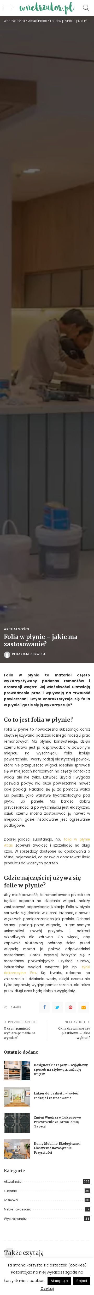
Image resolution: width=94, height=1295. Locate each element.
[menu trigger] (10, 8)
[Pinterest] (70, 1007)
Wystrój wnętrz (15, 1218)
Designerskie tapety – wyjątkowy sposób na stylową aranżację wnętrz (61, 1069)
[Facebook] (44, 1007)
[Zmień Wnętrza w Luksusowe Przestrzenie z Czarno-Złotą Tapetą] (17, 1123)
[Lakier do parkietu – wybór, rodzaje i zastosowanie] (17, 1097)
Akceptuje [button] (59, 1280)
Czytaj (47, 1288)
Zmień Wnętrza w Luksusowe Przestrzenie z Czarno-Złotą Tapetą (57, 1122)
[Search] (85, 8)
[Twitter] (57, 1007)
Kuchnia (10, 1191)
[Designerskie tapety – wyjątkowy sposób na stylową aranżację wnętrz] (17, 1070)
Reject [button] (82, 1280)
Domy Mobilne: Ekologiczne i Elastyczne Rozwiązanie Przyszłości (57, 1148)
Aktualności (16, 629)
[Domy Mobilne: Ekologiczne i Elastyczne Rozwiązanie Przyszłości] (17, 1149)
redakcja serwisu (28, 654)
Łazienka (11, 1200)
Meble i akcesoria (17, 1209)
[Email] (83, 1007)
